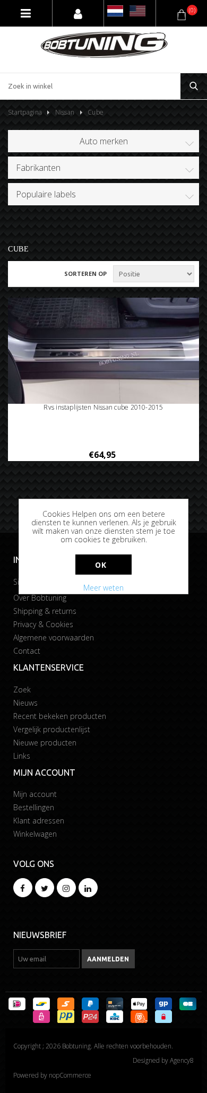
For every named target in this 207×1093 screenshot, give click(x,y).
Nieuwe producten (44, 743)
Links (21, 756)
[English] (137, 11)
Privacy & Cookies (43, 624)
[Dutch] (115, 11)
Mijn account (35, 794)
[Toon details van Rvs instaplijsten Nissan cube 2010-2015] (103, 351)
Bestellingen (33, 807)
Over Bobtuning (39, 598)
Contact (26, 651)
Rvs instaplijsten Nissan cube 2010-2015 (103, 407)
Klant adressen (38, 821)
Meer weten (103, 588)
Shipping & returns (44, 611)
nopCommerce (70, 1075)
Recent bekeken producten (59, 716)
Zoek (22, 689)
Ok (100, 565)
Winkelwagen (35, 834)
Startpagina (25, 112)
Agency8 (182, 1060)
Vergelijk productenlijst (51, 729)
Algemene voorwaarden (53, 637)
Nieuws (25, 703)
